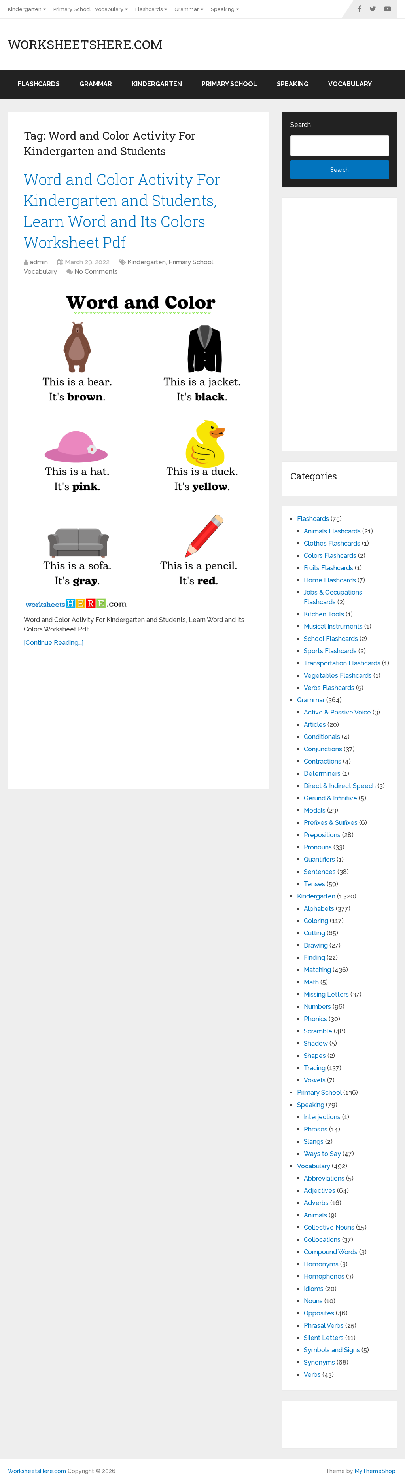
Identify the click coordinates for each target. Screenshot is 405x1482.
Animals (315, 1215)
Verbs (312, 1374)
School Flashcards (331, 638)
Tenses (314, 884)
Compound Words (331, 1252)
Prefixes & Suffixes (331, 822)
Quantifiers (319, 859)
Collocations (322, 1239)
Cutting (314, 933)
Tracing (315, 1068)
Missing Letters (326, 994)
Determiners (322, 773)
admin (39, 262)
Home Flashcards (330, 580)
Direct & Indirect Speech (340, 786)
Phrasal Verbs (324, 1325)
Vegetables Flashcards (338, 675)
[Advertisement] (138, 715)
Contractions (322, 761)
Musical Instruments (333, 626)
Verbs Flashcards (329, 688)
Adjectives (319, 1190)
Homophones (324, 1276)
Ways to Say (322, 1154)
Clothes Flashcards (332, 543)
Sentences (320, 872)
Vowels (315, 1080)
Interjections (322, 1117)
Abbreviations (324, 1178)
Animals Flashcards (332, 531)
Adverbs (316, 1203)
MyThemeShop (375, 1471)
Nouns (313, 1301)
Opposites (319, 1313)
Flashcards (149, 9)
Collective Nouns (329, 1227)
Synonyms (319, 1362)
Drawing (316, 945)
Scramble (318, 1031)
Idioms (314, 1288)
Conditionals (322, 737)
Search (300, 125)
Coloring (316, 921)
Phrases (315, 1129)
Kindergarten (25, 9)
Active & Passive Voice (337, 712)
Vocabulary (109, 9)
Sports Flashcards (330, 651)
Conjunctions (323, 749)
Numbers (317, 1006)
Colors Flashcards (330, 555)
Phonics (315, 1019)
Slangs (314, 1141)
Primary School (72, 9)
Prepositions (322, 835)
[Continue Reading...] (53, 642)
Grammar (186, 9)
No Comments (96, 271)
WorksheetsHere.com (85, 44)
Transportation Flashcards (342, 663)
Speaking (223, 9)
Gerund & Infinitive (330, 798)
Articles (315, 724)
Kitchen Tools (324, 614)
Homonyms (321, 1264)
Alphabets (319, 908)
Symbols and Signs (332, 1350)
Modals (315, 810)
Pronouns (318, 847)
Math (311, 982)
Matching (317, 970)
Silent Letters (324, 1338)
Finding (314, 957)
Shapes (315, 1055)
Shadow (316, 1043)
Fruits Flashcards (328, 568)
